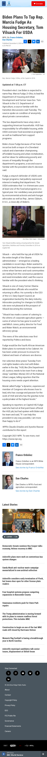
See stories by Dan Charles (28, 490)
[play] (3, 754)
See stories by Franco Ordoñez (30, 467)
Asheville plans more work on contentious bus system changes (22, 558)
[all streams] (44, 754)
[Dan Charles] (7, 482)
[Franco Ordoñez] (7, 458)
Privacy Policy (10, 705)
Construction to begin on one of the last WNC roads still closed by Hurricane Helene (22, 628)
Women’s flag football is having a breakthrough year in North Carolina (22, 639)
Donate (39, 4)
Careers (8, 731)
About (7, 690)
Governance (9, 721)
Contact (8, 695)
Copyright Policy (11, 700)
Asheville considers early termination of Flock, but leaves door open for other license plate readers (22, 581)
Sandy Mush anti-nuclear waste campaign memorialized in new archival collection (20, 569)
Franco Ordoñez (16, 37)
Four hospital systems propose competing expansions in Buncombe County (20, 593)
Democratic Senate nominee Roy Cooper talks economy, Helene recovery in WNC (22, 547)
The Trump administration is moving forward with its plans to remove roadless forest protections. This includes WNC (21, 616)
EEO (6, 710)
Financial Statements (13, 726)
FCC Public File (10, 716)
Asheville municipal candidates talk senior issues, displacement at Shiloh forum (21, 650)
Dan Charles (7, 40)
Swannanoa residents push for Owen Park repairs (20, 604)
